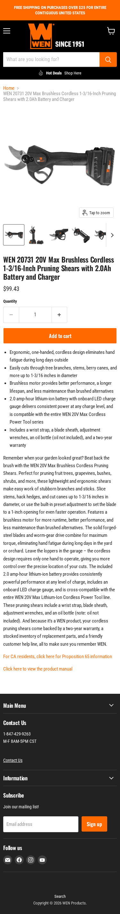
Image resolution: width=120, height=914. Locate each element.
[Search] (108, 59)
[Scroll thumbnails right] (111, 235)
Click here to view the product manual (37, 669)
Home (8, 88)
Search (60, 896)
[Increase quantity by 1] (60, 315)
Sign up (94, 824)
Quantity (10, 301)
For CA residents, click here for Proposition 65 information (57, 656)
